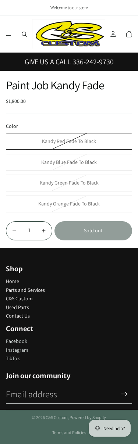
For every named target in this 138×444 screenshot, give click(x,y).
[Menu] (8, 34)
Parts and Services (25, 290)
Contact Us (18, 315)
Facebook (16, 341)
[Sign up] (124, 394)
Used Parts (17, 307)
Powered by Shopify (88, 417)
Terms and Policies (69, 432)
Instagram (17, 350)
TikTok (13, 358)
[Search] (24, 34)
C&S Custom (19, 298)
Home (12, 281)
